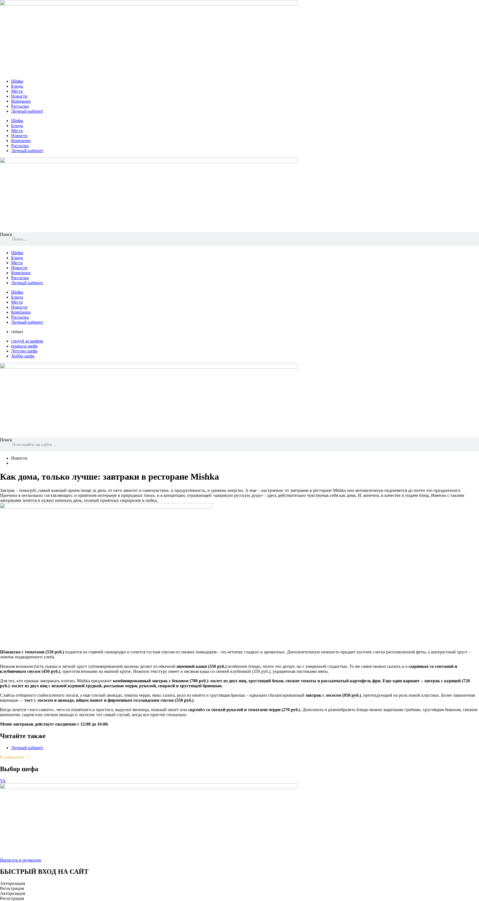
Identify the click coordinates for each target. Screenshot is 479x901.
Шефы (17, 81)
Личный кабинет (27, 111)
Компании (21, 101)
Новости (19, 96)
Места (17, 91)
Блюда (17, 86)
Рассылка (20, 106)
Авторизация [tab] (12, 883)
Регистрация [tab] (12, 888)
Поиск (6, 234)
